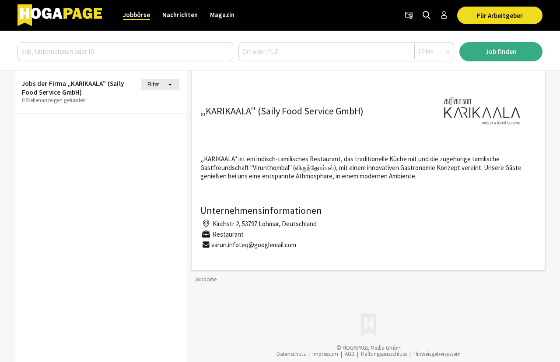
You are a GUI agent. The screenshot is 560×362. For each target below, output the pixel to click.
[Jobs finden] (426, 15)
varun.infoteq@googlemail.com (253, 245)
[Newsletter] (409, 15)
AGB (349, 354)
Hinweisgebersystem (437, 354)
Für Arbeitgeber (500, 15)
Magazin (222, 15)
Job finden (501, 51)
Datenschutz (291, 354)
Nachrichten (180, 15)
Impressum (325, 354)
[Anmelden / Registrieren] (444, 15)
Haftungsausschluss (384, 354)
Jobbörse (136, 15)
